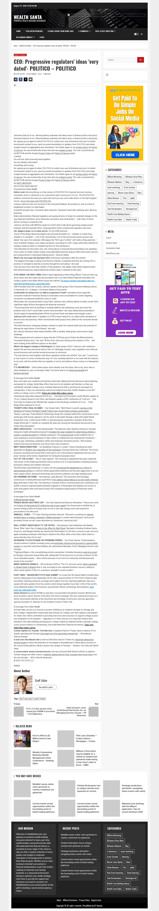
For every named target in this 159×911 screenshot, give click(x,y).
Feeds (42, 37)
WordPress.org (112, 253)
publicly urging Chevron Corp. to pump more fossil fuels (68, 654)
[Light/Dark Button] (136, 34)
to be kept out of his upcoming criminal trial (59, 633)
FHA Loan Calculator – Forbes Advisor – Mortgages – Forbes (65, 738)
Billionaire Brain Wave (133, 176)
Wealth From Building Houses (118, 214)
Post (125, 198)
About (59, 900)
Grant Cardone (129, 187)
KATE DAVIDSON (24, 183)
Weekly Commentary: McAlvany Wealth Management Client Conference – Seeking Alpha (22, 758)
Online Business (113, 198)
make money (28, 698)
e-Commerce (84, 31)
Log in (108, 238)
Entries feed (111, 243)
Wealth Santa (28, 16)
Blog (127, 182)
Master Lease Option (126, 192)
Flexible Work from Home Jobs (61, 31)
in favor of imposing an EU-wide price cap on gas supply (41, 505)
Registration (96, 900)
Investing (110, 192)
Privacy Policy (44, 153)
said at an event (90, 552)
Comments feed (113, 248)
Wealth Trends (131, 219)
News (140, 192)
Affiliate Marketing (114, 176)
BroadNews (87, 905)
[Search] (141, 34)
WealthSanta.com (34, 834)
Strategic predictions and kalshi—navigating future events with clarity (111, 788)
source (17, 665)
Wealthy (42, 698)
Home (18, 31)
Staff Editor (20, 74)
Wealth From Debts (20, 55)
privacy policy (82, 147)
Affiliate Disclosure (70, 900)
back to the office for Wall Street (51, 528)
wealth (36, 698)
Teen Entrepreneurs (34, 31)
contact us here (65, 150)
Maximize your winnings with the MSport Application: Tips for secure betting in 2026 (111, 808)
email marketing (113, 187)
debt (21, 698)
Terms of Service (62, 153)
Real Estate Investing (104, 31)
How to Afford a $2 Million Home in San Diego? (22, 738)
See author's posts (46, 687)
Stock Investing (133, 203)
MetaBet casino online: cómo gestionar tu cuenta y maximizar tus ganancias (22, 788)
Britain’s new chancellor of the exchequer (43, 450)
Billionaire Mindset (24, 37)
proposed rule (67, 435)
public (132, 198)
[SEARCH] (140, 60)
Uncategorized (131, 208)
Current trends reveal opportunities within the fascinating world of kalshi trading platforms (22, 808)
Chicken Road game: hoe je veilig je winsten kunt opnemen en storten (66, 788)
